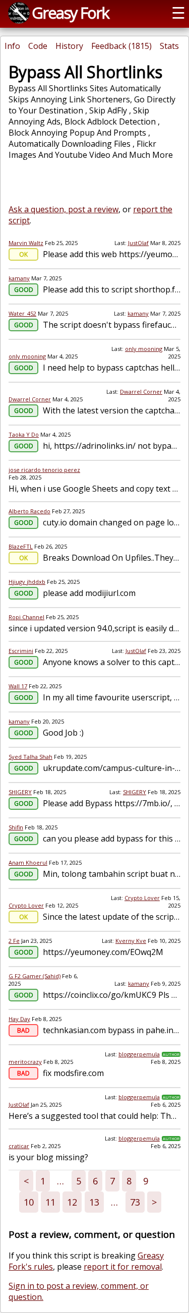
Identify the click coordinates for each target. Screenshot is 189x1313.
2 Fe (14, 940)
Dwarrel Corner (30, 399)
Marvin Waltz (26, 243)
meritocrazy (25, 1061)
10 (29, 1202)
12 (72, 1202)
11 (50, 1202)
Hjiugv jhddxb (27, 581)
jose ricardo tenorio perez (44, 469)
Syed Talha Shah (30, 756)
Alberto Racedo (29, 511)
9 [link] (145, 1181)
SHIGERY (20, 792)
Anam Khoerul (28, 862)
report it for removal (123, 1266)
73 (135, 1202)
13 (94, 1202)
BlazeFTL (21, 546)
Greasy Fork (70, 12)
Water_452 (22, 313)
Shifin (16, 827)
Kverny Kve (130, 940)
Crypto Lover (26, 905)
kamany (19, 278)
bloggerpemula (139, 1054)
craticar (19, 1146)
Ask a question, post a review (63, 209)
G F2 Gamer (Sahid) (34, 976)
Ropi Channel (26, 617)
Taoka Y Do (24, 434)
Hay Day (19, 1019)
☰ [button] (178, 12)
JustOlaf (138, 243)
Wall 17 (18, 686)
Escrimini (21, 650)
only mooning (27, 356)
